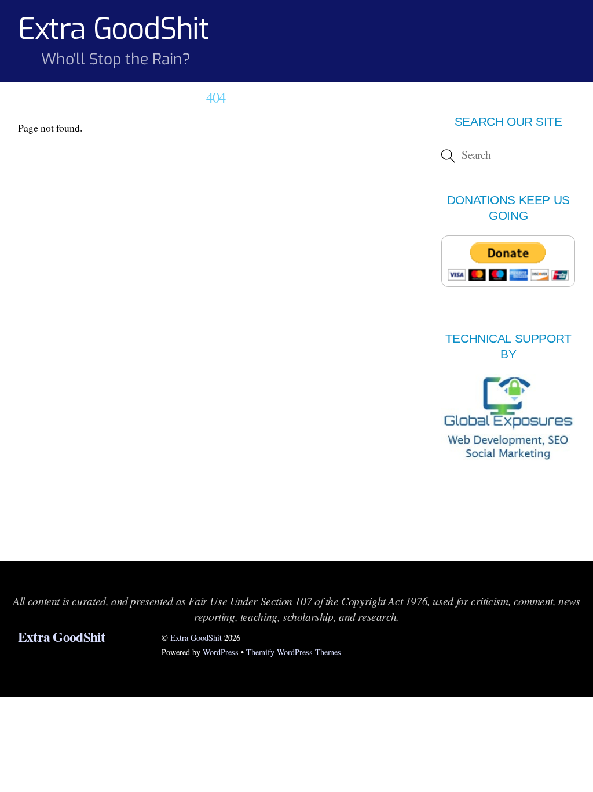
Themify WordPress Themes (293, 651)
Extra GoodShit (196, 637)
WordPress (221, 651)
